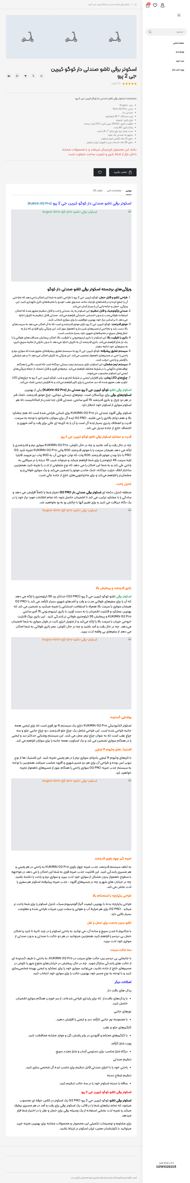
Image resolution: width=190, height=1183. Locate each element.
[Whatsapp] (17, 76)
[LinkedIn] (9, 76)
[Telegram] (25, 76)
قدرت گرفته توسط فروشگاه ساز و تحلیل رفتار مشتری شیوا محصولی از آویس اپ (104, 1177)
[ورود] (162, 5)
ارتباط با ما (180, 52)
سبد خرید (180, 61)
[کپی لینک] (42, 76)
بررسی (128, 191)
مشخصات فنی (114, 191)
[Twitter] (33, 76)
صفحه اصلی (178, 43)
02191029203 (166, 1166)
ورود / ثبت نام (178, 70)
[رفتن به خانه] (135, 4)
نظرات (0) (97, 191)
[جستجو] (149, 32)
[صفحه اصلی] (166, 17)
